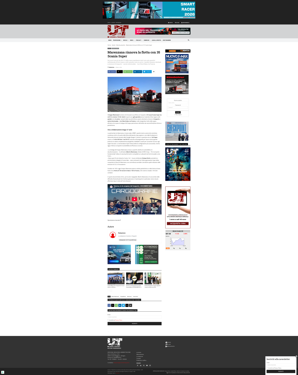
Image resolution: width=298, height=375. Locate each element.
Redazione (111, 67)
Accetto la (115, 320)
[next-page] (111, 291)
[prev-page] (108, 291)
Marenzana (129, 296)
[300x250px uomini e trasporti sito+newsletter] (177, 73)
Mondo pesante (120, 45)
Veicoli (113, 45)
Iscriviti (134, 323)
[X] (112, 305)
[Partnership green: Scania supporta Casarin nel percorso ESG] (153, 278)
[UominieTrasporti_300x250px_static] (177, 94)
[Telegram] (123, 305)
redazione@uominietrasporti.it (121, 363)
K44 (127, 283)
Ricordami (178, 114)
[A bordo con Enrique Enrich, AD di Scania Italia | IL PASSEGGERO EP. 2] (134, 278)
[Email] (127, 305)
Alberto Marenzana (115, 296)
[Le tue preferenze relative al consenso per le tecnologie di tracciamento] (2, 372)
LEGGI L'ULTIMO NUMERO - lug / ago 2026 (176, 144)
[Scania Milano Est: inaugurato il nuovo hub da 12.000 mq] (116, 278)
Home (109, 45)
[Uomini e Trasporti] (121, 31)
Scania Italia (135, 296)
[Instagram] (150, 365)
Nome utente (178, 100)
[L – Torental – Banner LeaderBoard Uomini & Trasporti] (177, 52)
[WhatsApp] (116, 305)
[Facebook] (109, 305)
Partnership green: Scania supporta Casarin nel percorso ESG (152, 286)
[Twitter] (144, 365)
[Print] (130, 305)
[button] (188, 40)
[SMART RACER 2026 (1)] (149, 18)
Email (109, 315)
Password (178, 105)
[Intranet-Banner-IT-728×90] (162, 34)
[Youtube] (147, 365)
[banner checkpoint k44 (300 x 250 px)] (177, 140)
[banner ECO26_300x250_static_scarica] (146, 264)
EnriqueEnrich (123, 296)
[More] (153, 71)
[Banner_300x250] (119, 264)
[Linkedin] (119, 305)
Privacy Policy (118, 320)
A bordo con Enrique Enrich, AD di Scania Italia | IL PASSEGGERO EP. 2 (133, 286)
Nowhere (117, 373)
